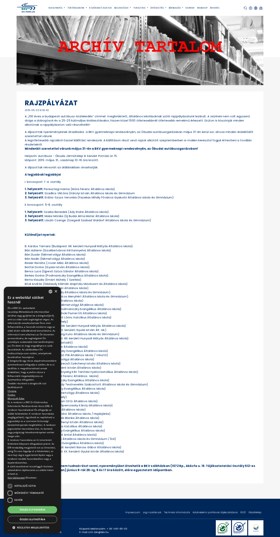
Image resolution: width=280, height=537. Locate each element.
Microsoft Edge (16, 398)
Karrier (190, 7)
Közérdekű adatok (100, 7)
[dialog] (32, 410)
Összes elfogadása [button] (32, 509)
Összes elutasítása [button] (32, 519)
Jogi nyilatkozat (152, 512)
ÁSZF (243, 512)
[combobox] (50, 291)
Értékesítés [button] (157, 7)
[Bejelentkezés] (250, 8)
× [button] (55, 291)
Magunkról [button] (56, 7)
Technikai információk (177, 512)
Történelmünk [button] (76, 7)
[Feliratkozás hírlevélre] (260, 8)
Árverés (214, 7)
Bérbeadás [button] (175, 7)
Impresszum (133, 512)
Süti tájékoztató (16, 477)
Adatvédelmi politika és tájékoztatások (215, 512)
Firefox (11, 394)
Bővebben (31, 477)
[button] (245, 8)
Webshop (202, 7)
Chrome (12, 390)
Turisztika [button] (139, 7)
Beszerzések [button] (121, 7)
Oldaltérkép (255, 512)
